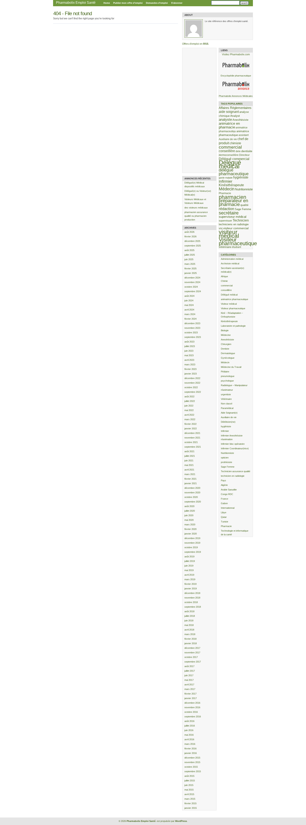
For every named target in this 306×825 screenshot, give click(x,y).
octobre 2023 (191, 332)
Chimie (224, 281)
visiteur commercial (236, 228)
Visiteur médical (229, 304)
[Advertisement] (199, 110)
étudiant (236, 247)
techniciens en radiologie (234, 224)
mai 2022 (189, 410)
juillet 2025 (189, 255)
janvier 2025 (190, 273)
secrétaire (229, 212)
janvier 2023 (190, 373)
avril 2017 (189, 684)
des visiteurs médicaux (196, 207)
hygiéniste (240, 177)
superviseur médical (232, 216)
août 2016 (189, 721)
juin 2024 (188, 300)
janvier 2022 (190, 428)
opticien (225, 457)
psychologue (227, 380)
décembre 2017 (192, 648)
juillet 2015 (189, 780)
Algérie (224, 485)
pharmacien (232, 197)
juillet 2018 (189, 616)
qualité (244, 205)
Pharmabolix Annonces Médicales (236, 96)
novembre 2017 (192, 652)
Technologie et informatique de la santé (234, 532)
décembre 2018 (192, 593)
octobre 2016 (191, 712)
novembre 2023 (192, 328)
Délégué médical (230, 164)
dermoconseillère (229, 155)
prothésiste (226, 462)
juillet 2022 (189, 401)
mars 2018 (189, 634)
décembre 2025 (192, 241)
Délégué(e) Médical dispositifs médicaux (194, 184)
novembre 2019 (192, 543)
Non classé (226, 403)
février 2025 (190, 268)
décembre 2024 (192, 277)
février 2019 (190, 584)
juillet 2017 (189, 671)
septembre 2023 (192, 337)
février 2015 (190, 803)
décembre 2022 (192, 378)
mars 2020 (189, 524)
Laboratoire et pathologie (233, 326)
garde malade (226, 177)
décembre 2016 (192, 703)
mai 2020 (189, 520)
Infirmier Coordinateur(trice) (235, 448)
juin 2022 (188, 405)
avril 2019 (189, 575)
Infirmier (225, 181)
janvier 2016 (190, 753)
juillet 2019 (189, 561)
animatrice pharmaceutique (234, 299)
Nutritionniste (244, 189)
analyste (225, 120)
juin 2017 (188, 675)
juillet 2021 (189, 456)
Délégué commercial (234, 159)
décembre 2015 (192, 757)
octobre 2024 (191, 287)
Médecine (226, 335)
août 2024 (189, 296)
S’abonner (176, 3)
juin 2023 (188, 351)
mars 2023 (189, 364)
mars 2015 (189, 799)
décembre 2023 (192, 323)
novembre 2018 (192, 597)
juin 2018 (188, 620)
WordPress (181, 821)
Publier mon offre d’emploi (128, 3)
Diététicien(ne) (228, 422)
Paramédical (227, 408)
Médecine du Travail (231, 367)
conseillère (227, 151)
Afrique (224, 276)
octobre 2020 (191, 497)
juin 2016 (188, 730)
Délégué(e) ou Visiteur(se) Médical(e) (197, 193)
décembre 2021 (192, 433)
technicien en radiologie (232, 476)
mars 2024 (189, 314)
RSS (205, 43)
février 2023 (190, 369)
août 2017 (189, 666)
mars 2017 (189, 689)
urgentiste (226, 394)
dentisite (246, 151)
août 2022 (189, 396)
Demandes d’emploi (157, 3)
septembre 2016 (192, 716)
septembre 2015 (192, 771)
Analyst (235, 115)
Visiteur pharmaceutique (238, 241)
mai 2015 (189, 789)
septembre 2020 (192, 501)
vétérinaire (225, 247)
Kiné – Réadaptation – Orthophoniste (232, 315)
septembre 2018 (192, 607)
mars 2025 (189, 264)
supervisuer (225, 220)
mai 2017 (189, 680)
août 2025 (189, 250)
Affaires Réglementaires (235, 108)
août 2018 (189, 611)
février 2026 (190, 236)
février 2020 (190, 529)
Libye (223, 512)
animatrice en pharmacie (229, 125)
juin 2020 (188, 515)
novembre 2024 (192, 282)
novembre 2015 (192, 762)
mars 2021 (189, 474)
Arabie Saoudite (229, 489)
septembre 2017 (192, 661)
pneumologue (227, 376)
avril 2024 (189, 309)
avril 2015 (189, 794)
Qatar (224, 517)
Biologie (225, 330)
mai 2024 (189, 305)
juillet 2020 (189, 511)
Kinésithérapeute (231, 185)
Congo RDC (227, 494)
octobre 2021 (191, 442)
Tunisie (224, 521)
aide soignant (229, 111)
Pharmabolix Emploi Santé (76, 2)
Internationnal (227, 508)
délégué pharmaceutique (234, 172)
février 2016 (190, 748)
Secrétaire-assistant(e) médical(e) (232, 270)
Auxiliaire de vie (228, 139)
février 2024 (190, 319)
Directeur (244, 155)
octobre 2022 (191, 387)
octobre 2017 (191, 657)
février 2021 (190, 479)
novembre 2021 (192, 437)
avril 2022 (189, 415)
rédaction (226, 209)
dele (238, 151)
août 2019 (189, 556)
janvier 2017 (190, 698)
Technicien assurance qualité (235, 471)
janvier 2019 (190, 588)
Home (106, 3)
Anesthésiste (240, 119)
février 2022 (190, 424)
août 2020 (189, 506)
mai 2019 (189, 570)
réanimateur (227, 390)
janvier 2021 (190, 483)
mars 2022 (189, 419)
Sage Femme (243, 209)
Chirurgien (226, 344)
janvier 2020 (190, 533)
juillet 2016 (189, 725)
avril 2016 (189, 739)
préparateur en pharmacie (233, 202)
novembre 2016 (192, 707)
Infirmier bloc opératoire (233, 444)
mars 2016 (189, 744)
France (224, 498)
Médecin (226, 189)
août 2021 (189, 451)
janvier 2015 (190, 808)
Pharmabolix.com (240, 54)
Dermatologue (228, 353)
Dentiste (225, 348)
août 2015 (189, 776)
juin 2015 (188, 785)
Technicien (241, 220)
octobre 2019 (191, 547)
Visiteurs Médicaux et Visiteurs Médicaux (195, 201)
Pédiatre (225, 371)
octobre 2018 (191, 602)
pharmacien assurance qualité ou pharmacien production (196, 216)
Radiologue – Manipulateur (234, 385)
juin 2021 (188, 460)
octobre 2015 (191, 767)
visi (221, 228)
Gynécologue (227, 358)
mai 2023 (189, 355)
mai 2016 (189, 735)
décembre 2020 (192, 488)
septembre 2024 (192, 291)
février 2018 (190, 639)
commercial (230, 147)
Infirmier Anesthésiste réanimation (232, 437)
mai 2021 (189, 465)
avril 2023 (189, 360)
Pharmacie (225, 193)
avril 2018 (189, 629)
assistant (244, 135)
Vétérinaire (226, 399)
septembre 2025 (192, 245)
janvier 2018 (190, 643)
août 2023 (189, 341)
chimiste (235, 143)
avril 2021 (189, 469)
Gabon (224, 503)
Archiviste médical (230, 263)
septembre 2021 (192, 447)
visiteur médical (229, 234)
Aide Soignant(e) (229, 412)
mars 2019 (189, 579)
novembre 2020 (192, 492)
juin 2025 (188, 259)
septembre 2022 (192, 392)
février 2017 (190, 693)
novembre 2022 (192, 383)
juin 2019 (188, 565)
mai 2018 (189, 625)
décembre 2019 (192, 538)
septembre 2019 (192, 552)
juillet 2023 (189, 346)
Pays (223, 480)
